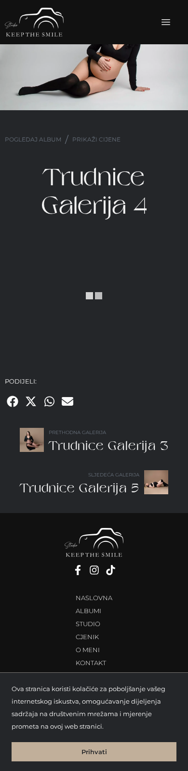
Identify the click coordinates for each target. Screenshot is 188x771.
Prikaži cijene (96, 139)
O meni (88, 650)
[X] (31, 401)
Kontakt (91, 663)
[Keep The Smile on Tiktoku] (110, 570)
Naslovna (94, 598)
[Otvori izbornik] (165, 22)
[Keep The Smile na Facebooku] (77, 570)
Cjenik (87, 637)
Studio (88, 624)
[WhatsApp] (49, 401)
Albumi (88, 611)
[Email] (67, 401)
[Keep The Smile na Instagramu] (94, 570)
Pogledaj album (33, 139)
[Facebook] (12, 401)
